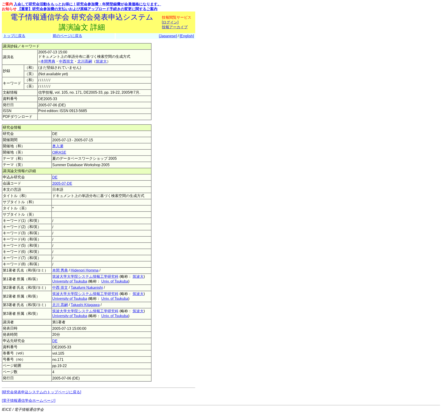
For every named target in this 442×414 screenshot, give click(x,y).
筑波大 (101, 61)
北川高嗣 (84, 61)
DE (55, 177)
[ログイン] (170, 22)
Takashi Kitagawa (85, 305)
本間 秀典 (60, 270)
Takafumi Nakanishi (87, 288)
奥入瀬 (57, 146)
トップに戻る (14, 36)
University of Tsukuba (69, 281)
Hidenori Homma (85, 270)
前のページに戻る (67, 36)
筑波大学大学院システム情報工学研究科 (85, 276)
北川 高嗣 (60, 305)
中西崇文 (66, 61)
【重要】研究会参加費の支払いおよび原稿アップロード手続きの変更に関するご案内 (87, 9)
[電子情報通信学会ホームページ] (28, 400)
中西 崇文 (60, 288)
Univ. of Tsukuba (114, 281)
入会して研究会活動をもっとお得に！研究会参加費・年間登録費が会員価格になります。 (87, 4)
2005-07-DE (62, 183)
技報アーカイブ (175, 27)
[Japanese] (168, 36)
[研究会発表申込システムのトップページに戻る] (41, 392)
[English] (187, 36)
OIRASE (59, 152)
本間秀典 (48, 61)
